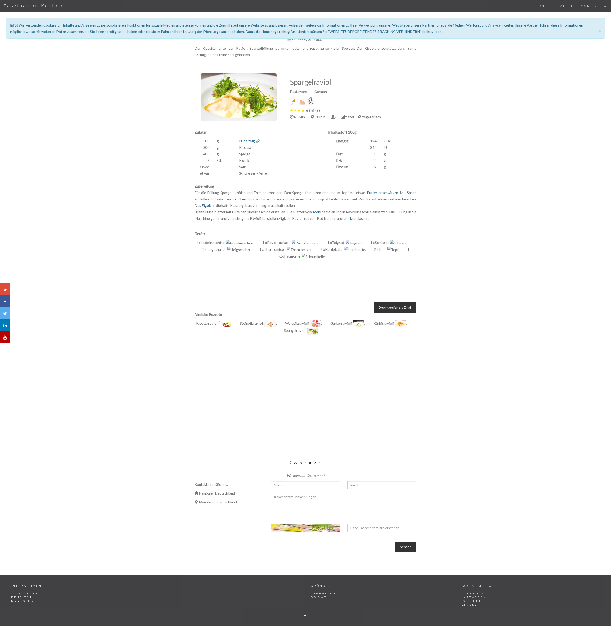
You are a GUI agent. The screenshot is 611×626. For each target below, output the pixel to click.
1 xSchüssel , (389, 242)
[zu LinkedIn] (5, 325)
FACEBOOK (473, 593)
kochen (240, 199)
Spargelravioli (295, 330)
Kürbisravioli (384, 323)
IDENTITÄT (21, 597)
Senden (405, 547)
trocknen (350, 218)
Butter (372, 192)
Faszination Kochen (33, 6)
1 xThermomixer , (285, 249)
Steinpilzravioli (252, 323)
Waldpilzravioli (297, 323)
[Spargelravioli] (239, 97)
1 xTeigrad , (344, 242)
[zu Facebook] (5, 301)
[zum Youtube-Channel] (5, 337)
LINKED (469, 604)
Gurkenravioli (341, 323)
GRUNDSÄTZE (24, 593)
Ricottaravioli (207, 323)
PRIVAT (319, 597)
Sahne (411, 192)
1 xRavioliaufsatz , (290, 242)
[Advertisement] (305, 377)
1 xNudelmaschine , (225, 242)
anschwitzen (388, 192)
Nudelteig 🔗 (249, 141)
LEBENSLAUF (324, 593)
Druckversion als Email (395, 307)
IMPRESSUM (22, 601)
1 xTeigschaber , (226, 249)
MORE (587, 6)
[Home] (5, 289)
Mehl (317, 212)
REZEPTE (564, 6)
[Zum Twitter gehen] (5, 313)
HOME (542, 6)
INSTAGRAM (474, 597)
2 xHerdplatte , (343, 249)
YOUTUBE (472, 601)
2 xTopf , (386, 249)
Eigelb (207, 205)
